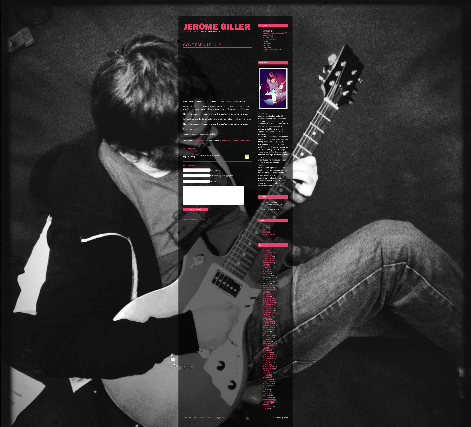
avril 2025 (267, 271)
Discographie (268, 37)
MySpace (266, 232)
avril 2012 (267, 377)
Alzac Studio (268, 226)
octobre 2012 (268, 369)
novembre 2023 (269, 286)
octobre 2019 (268, 321)
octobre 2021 (268, 310)
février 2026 (268, 256)
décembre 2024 (269, 277)
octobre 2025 (268, 263)
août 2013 (267, 360)
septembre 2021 (269, 313)
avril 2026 (267, 254)
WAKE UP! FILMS (269, 234)
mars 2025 (267, 273)
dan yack (266, 228)
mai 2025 (266, 269)
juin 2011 (266, 389)
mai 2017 (266, 333)
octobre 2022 (268, 302)
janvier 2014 (268, 354)
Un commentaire (225, 140)
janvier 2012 (268, 381)
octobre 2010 (268, 400)
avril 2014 (267, 350)
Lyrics (195, 140)
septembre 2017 (269, 329)
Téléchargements (270, 50)
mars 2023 (267, 296)
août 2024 (267, 279)
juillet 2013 (267, 362)
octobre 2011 (268, 383)
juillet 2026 (267, 252)
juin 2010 (266, 408)
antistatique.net (281, 417)
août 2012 (267, 371)
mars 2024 (267, 283)
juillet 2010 (267, 406)
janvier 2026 (268, 259)
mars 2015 (267, 342)
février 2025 (268, 275)
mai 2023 (266, 294)
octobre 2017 (268, 327)
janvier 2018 (268, 323)
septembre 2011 (269, 385)
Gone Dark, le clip (202, 44)
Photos (266, 45)
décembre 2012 (269, 367)
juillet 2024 (267, 281)
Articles (266, 31)
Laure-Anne (194, 155)
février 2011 (268, 398)
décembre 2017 (269, 325)
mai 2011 (266, 391)
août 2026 (267, 250)
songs (265, 47)
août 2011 (267, 387)
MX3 (264, 230)
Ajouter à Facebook (242, 140)
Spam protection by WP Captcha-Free (196, 219)
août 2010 (267, 404)
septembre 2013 (269, 358)
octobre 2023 (268, 288)
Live (264, 41)
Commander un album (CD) (274, 33)
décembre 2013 (269, 356)
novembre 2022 (269, 300)
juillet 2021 (267, 317)
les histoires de (269, 39)
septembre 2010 (269, 402)
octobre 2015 (268, 335)
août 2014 (267, 348)
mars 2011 (267, 396)
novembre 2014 (269, 344)
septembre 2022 (269, 304)
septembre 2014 (269, 346)
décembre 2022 (269, 298)
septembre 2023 (269, 290)
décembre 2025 (269, 261)
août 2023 (267, 292)
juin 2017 (266, 331)
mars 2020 (267, 319)
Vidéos (200, 140)
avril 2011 (267, 393)
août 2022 (267, 306)
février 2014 (268, 352)
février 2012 (268, 379)
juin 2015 (266, 340)
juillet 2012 (267, 373)
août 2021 (267, 315)
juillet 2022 (267, 308)
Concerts (267, 35)
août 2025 (267, 265)
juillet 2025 (267, 267)
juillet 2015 (267, 337)
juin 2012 (266, 375)
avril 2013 (267, 365)
